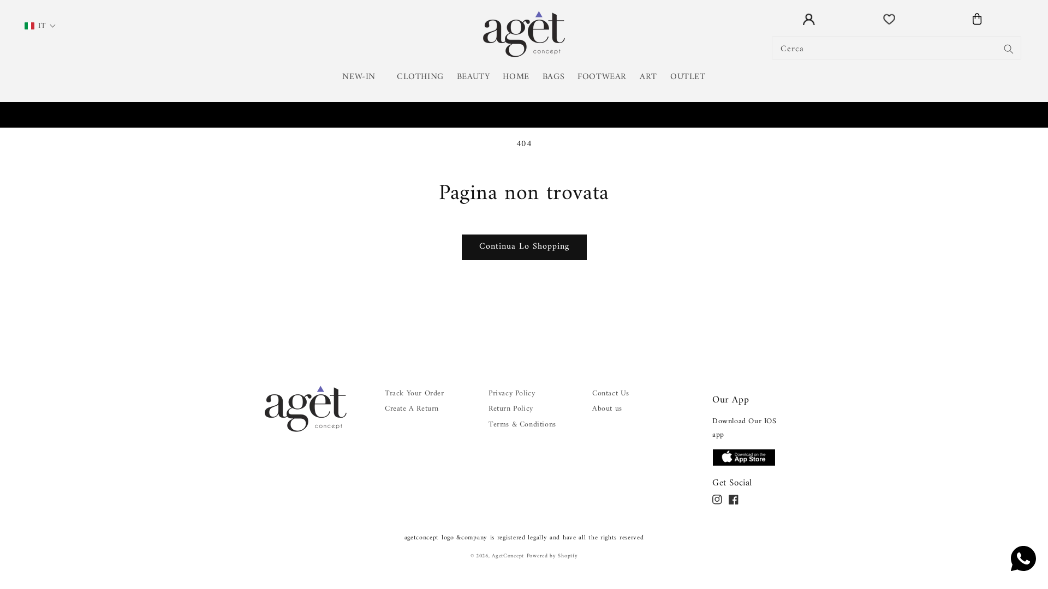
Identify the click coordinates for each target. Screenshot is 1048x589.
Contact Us (610, 393)
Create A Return (412, 408)
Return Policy (511, 408)
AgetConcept (508, 556)
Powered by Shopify (552, 556)
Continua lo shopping (524, 246)
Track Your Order (414, 393)
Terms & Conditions (522, 424)
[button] (363, 77)
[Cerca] (1009, 49)
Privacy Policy (512, 393)
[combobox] (896, 48)
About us (607, 408)
